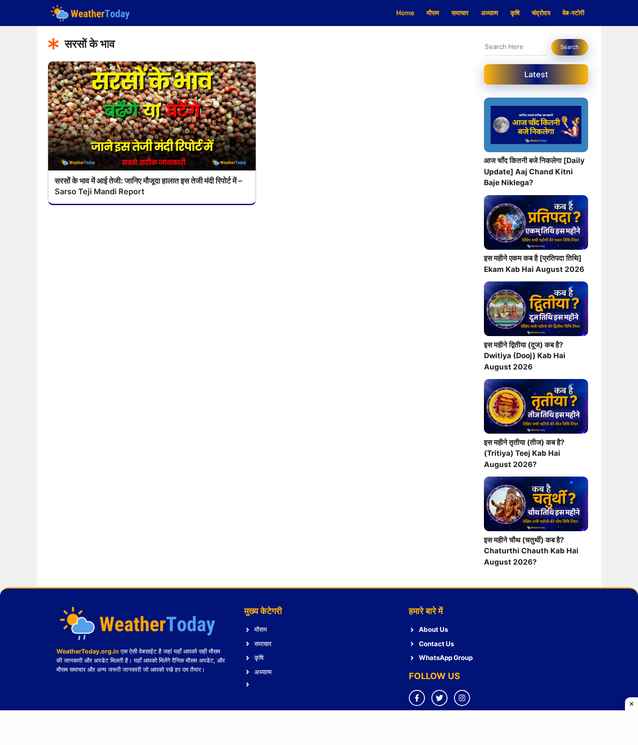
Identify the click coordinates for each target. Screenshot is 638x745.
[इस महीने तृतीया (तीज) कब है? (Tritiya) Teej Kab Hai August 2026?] (536, 408)
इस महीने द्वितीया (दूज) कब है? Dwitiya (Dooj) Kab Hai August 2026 (525, 355)
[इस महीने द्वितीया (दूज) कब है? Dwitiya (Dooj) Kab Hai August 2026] (536, 310)
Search (569, 46)
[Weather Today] (91, 13)
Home (405, 13)
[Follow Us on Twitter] (439, 698)
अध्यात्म (489, 13)
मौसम (433, 13)
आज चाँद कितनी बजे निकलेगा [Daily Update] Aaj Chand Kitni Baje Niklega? (534, 171)
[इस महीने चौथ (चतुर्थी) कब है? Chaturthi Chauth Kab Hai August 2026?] (536, 506)
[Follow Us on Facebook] (417, 698)
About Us (433, 629)
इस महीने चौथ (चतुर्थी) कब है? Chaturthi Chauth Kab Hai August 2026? (531, 551)
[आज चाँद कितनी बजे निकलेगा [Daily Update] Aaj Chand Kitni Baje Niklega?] (536, 127)
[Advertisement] (319, 727)
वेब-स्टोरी (573, 13)
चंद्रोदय (541, 13)
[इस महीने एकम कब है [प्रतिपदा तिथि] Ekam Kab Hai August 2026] (536, 224)
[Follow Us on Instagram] (462, 698)
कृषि (515, 13)
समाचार (460, 13)
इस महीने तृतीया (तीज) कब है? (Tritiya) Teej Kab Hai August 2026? (524, 453)
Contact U (435, 644)
